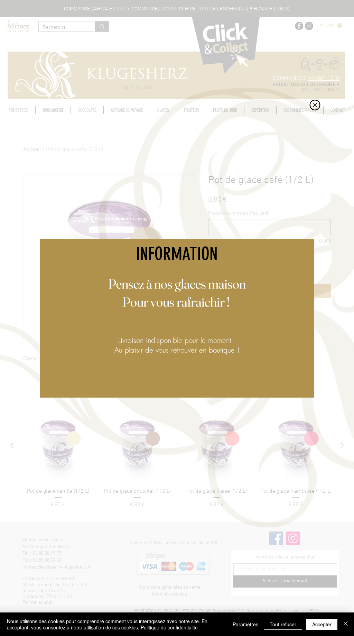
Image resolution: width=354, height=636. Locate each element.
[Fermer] (346, 624)
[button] (314, 105)
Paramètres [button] (245, 624)
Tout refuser (283, 624)
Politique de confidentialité (169, 627)
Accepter (322, 624)
